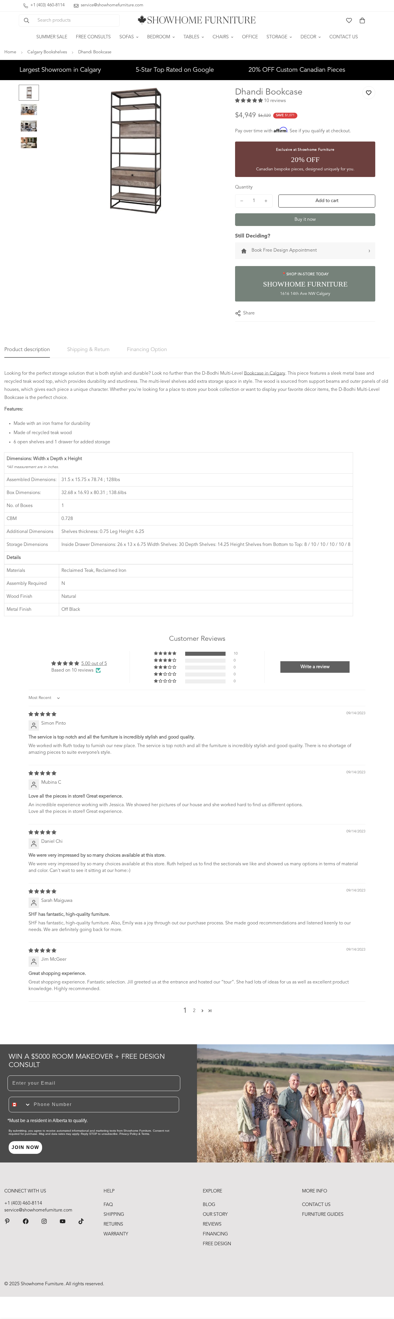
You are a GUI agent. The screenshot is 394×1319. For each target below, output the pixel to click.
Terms (145, 1133)
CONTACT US (343, 37)
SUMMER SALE (51, 37)
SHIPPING (114, 1214)
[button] (362, 20)
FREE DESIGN (217, 1244)
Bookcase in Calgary (264, 373)
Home (10, 52)
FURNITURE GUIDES (323, 1214)
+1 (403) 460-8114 (23, 1203)
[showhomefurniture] (7, 1221)
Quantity (244, 187)
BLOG (209, 1205)
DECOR (308, 37)
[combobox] (20, 1104)
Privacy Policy (128, 1133)
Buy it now (305, 219)
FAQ (108, 1205)
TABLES (191, 37)
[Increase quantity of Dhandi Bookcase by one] (266, 201)
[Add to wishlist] (368, 92)
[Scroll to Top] (382, 1287)
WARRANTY (116, 1234)
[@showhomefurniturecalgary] (81, 1221)
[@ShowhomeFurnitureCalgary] (62, 1221)
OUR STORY (215, 1214)
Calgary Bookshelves (47, 52)
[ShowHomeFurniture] (26, 1221)
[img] (42, 714)
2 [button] (194, 1011)
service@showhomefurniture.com (38, 1210)
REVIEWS (212, 1224)
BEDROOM (158, 37)
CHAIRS (221, 37)
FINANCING (215, 1234)
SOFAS (126, 37)
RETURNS (113, 1224)
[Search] (26, 20)
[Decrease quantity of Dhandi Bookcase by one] (241, 201)
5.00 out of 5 (94, 664)
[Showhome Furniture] (197, 20)
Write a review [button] (315, 667)
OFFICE (250, 37)
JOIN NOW (25, 1147)
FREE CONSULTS (93, 37)
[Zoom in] (208, 97)
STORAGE (277, 37)
